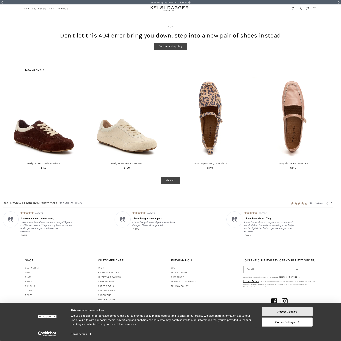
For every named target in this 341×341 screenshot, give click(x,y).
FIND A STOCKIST (107, 299)
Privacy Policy (251, 281)
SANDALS (30, 286)
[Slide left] (11, 110)
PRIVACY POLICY (180, 286)
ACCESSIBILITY (179, 272)
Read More (144, 231)
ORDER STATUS (106, 286)
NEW (27, 272)
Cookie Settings (285, 321)
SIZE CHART (177, 277)
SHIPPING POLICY (107, 281)
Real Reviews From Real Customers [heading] (30, 203)
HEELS (28, 281)
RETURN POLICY (106, 290)
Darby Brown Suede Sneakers (43, 163)
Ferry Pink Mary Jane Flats (293, 163)
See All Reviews (70, 203)
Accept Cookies (287, 311)
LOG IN (174, 267)
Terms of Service (288, 276)
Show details (79, 333)
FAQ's (101, 267)
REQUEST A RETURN (108, 272)
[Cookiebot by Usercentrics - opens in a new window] (47, 334)
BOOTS (28, 295)
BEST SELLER (32, 267)
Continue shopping (170, 46)
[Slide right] (330, 110)
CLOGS (28, 290)
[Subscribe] (297, 269)
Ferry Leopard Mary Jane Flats (210, 163)
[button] (52, 9)
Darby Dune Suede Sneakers (126, 163)
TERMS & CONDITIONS (183, 281)
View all (170, 180)
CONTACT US (104, 295)
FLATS (28, 277)
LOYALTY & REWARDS (109, 277)
